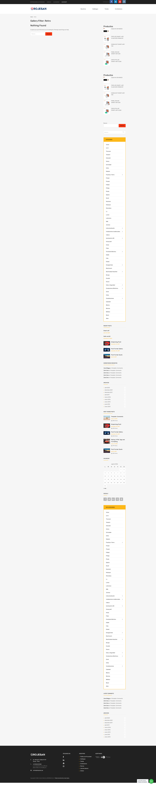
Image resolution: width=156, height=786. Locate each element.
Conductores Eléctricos (112, 288)
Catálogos (95, 9)
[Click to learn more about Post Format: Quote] (107, 358)
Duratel (108, 278)
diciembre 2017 (108, 392)
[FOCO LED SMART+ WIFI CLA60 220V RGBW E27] (107, 42)
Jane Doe (106, 377)
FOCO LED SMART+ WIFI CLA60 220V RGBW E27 (117, 37)
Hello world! (107, 336)
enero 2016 (107, 399)
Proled (107, 178)
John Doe (106, 370)
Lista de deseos (84, 768)
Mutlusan (108, 205)
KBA (107, 221)
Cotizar (82, 770)
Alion (107, 318)
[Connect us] (111, 2)
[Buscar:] (37, 34)
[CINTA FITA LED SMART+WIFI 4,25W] (107, 65)
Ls (106, 211)
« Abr (105, 488)
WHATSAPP (64, 2)
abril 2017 (107, 394)
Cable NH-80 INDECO (116, 29)
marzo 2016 (108, 397)
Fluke (107, 248)
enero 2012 (107, 406)
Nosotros (83, 9)
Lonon (107, 215)
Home (31, 16)
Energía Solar (109, 265)
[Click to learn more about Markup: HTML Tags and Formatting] (107, 443)
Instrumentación (110, 228)
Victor (107, 144)
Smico (107, 161)
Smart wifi (106, 330)
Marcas (82, 766)
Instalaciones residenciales (113, 231)
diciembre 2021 (109, 390)
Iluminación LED (110, 238)
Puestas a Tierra (110, 174)
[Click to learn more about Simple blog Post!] (107, 345)
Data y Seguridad (110, 285)
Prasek (108, 181)
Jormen (108, 225)
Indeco (108, 235)
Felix (107, 258)
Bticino (108, 305)
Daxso (107, 281)
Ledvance (108, 218)
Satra (107, 168)
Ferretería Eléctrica (111, 251)
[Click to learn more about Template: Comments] (107, 419)
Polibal (107, 184)
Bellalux (108, 311)
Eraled (107, 261)
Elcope (108, 275)
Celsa (107, 295)
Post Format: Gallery (117, 348)
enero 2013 (107, 402)
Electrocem (109, 268)
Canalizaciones (110, 298)
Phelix (107, 191)
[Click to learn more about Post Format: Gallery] (107, 351)
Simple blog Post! (116, 342)
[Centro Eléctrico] (38, 10)
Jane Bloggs (107, 368)
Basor (107, 315)
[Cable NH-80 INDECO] (107, 34)
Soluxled (108, 158)
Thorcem (108, 151)
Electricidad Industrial (111, 271)
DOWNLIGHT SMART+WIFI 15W (118, 45)
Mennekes (108, 208)
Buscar (105, 123)
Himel (107, 245)
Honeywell (108, 241)
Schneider (108, 164)
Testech (108, 154)
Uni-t (107, 148)
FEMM (107, 255)
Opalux (108, 194)
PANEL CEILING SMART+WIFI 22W (115, 52)
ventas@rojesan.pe (38, 770)
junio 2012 (107, 404)
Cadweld (108, 301)
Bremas (108, 308)
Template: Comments (117, 368)
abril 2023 (107, 387)
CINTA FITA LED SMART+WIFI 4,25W (116, 60)
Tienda (106, 9)
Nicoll (107, 198)
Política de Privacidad (85, 756)
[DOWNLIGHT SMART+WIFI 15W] (107, 49)
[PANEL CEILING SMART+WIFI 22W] (107, 57)
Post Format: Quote (116, 355)
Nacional (108, 201)
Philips (107, 188)
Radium (108, 171)
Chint (107, 291)
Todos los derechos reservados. (62, 778)
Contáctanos (118, 9)
